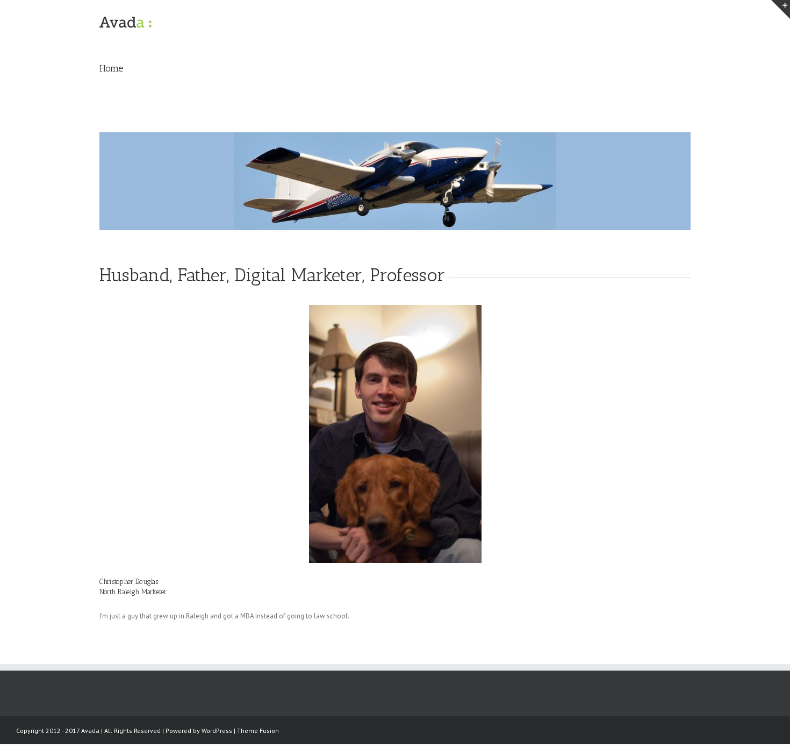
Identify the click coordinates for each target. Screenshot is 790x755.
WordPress (217, 730)
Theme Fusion (258, 730)
